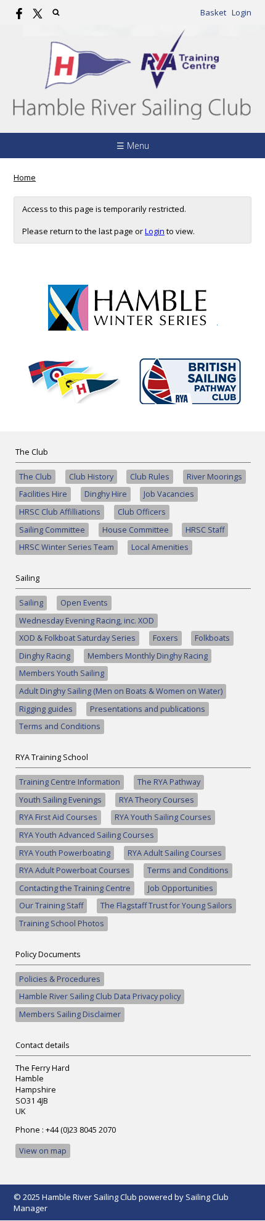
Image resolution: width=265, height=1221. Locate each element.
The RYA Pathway (168, 782)
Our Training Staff (51, 905)
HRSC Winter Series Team (66, 547)
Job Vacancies (169, 494)
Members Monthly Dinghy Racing (148, 656)
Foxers (165, 638)
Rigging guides (46, 709)
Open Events (84, 603)
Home (25, 177)
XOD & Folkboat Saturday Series (77, 638)
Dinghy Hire (105, 494)
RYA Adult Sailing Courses (175, 853)
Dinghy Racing (44, 656)
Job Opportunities (180, 888)
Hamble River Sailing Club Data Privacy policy (100, 996)
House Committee (135, 530)
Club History (91, 476)
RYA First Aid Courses (58, 817)
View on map (43, 1151)
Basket (213, 12)
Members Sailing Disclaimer (70, 1014)
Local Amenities (160, 547)
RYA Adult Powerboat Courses (74, 870)
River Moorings (214, 476)
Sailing (31, 603)
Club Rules (149, 476)
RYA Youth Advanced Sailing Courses (86, 835)
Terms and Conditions (59, 726)
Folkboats (212, 638)
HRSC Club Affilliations (59, 512)
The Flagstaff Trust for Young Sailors (166, 905)
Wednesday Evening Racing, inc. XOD (86, 620)
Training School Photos (61, 923)
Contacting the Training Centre (75, 888)
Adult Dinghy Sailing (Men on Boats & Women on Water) (120, 691)
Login (241, 12)
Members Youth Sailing (61, 673)
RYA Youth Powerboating (64, 853)
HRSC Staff (205, 530)
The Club (35, 476)
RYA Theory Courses (156, 800)
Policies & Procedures (59, 979)
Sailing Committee (52, 530)
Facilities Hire (43, 494)
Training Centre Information (69, 782)
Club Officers (142, 512)
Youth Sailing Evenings (60, 800)
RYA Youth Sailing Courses (163, 817)
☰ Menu (132, 145)
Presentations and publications (147, 709)
